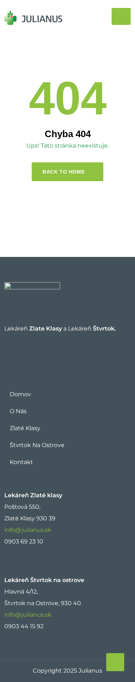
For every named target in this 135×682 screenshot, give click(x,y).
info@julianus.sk (27, 529)
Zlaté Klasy (25, 428)
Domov (20, 394)
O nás (18, 411)
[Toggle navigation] (121, 16)
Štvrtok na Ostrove (37, 445)
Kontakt (21, 462)
